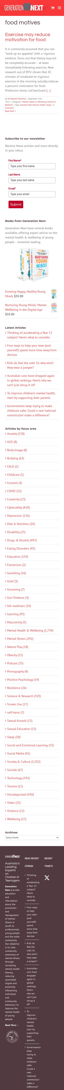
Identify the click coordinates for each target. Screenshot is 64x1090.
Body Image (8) (17, 450)
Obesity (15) (15, 655)
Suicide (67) (15, 770)
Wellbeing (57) (16, 819)
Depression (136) (18, 516)
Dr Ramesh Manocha (17, 98)
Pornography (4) (17, 671)
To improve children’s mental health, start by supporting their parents (32, 1026)
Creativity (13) (16, 499)
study (48, 105)
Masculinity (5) (16, 622)
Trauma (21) (15, 786)
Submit (16, 204)
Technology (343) (18, 778)
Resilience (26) (16, 688)
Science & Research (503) (24, 696)
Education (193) (17, 557)
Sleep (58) (13, 737)
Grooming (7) (16, 589)
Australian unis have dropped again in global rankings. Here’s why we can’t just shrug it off (30, 380)
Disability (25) (16, 532)
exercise (23, 105)
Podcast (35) (15, 663)
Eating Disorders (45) (21, 548)
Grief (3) (12, 581)
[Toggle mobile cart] (52, 8)
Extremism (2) (16, 565)
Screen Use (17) (17, 704)
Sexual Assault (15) (19, 721)
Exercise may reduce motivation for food (27, 37)
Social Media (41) (18, 753)
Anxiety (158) (16, 434)
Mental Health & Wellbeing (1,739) (30, 630)
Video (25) (14, 803)
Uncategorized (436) (20, 794)
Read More (9, 111)
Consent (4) (14, 483)
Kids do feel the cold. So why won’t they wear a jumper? (32, 952)
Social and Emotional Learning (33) (30, 745)
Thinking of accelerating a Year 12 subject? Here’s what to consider (32, 888)
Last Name (14, 174)
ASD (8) (12, 442)
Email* (12, 188)
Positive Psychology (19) (23, 680)
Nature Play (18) (17, 647)
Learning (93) (16, 614)
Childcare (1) (15, 475)
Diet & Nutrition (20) (21, 524)
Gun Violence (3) (18, 598)
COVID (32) (14, 491)
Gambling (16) (16, 573)
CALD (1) (12, 466)
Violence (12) (15, 811)
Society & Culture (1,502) (23, 762)
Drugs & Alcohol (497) (22, 540)
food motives (33, 105)
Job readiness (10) (19, 606)
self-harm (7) (15, 712)
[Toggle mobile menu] (59, 8)
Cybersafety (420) (18, 507)
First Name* (15, 160)
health (43, 105)
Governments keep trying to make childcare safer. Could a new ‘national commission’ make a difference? (31, 410)
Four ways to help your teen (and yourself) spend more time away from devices (32, 350)
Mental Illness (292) (20, 639)
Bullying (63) (15, 458)
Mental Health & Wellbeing (34, 101)
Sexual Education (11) (21, 729)
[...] (48, 90)
